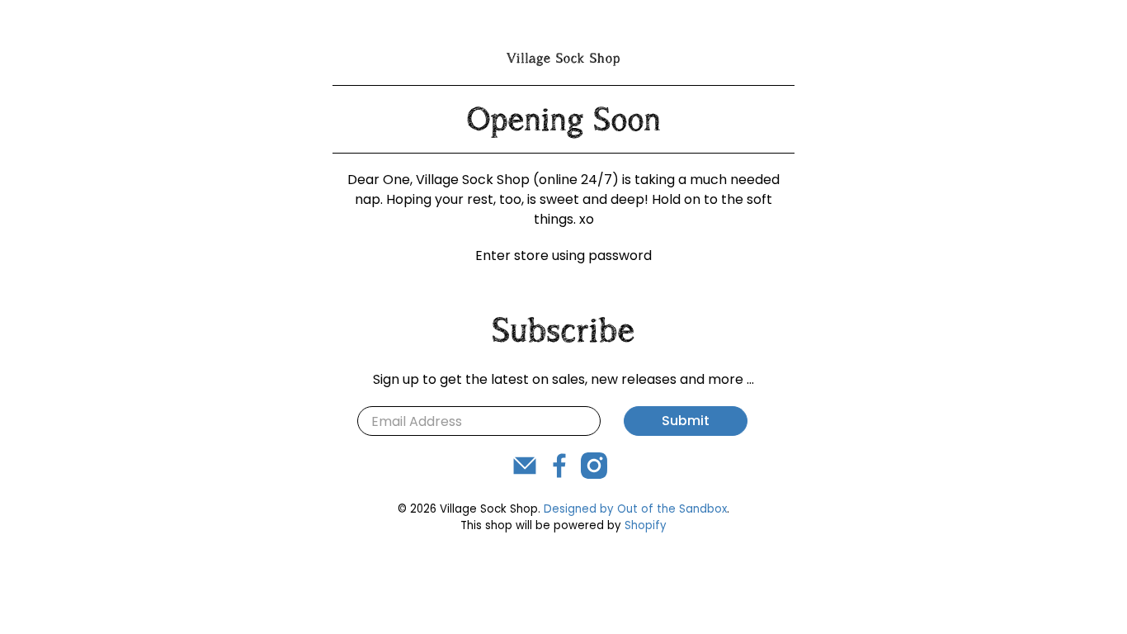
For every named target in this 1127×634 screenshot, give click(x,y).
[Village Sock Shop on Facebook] (559, 474)
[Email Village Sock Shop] (525, 474)
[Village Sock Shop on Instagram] (594, 474)
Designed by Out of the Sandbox (635, 509)
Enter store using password (563, 255)
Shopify (646, 525)
